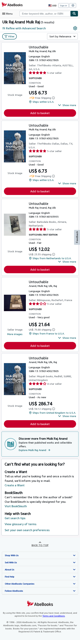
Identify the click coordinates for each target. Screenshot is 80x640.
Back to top (40, 545)
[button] (67, 105)
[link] (75, 28)
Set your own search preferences (27, 530)
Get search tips (15, 518)
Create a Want (15, 485)
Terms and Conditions (53, 615)
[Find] (74, 13)
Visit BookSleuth (16, 506)
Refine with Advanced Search (26, 28)
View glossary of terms (20, 524)
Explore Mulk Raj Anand (32, 450)
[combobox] (45, 13)
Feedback (77, 237)
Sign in (63, 5)
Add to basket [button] (40, 113)
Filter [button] (11, 36)
